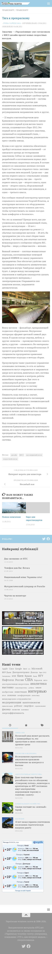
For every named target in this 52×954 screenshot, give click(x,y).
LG (29, 669)
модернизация (11, 702)
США (29, 679)
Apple (5, 668)
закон (38, 687)
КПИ (14, 676)
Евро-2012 (42, 672)
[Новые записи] (10, 725)
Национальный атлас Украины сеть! (23, 577)
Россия (19, 680)
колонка (11, 695)
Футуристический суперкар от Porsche (24, 586)
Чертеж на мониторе (15, 595)
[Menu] (48, 3)
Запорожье (6, 676)
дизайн (14, 455)
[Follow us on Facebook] (48, 538)
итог (4, 695)
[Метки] (42, 725)
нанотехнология (31, 702)
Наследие (19, 819)
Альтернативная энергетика (28, 774)
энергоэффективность (13, 713)
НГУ (40, 675)
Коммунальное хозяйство (27, 804)
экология (16, 709)
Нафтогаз (8, 680)
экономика (25, 710)
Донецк (34, 672)
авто (45, 680)
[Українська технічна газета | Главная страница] (20, 3)
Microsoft (36, 668)
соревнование (40, 706)
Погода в (23, 873)
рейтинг (18, 706)
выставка (8, 687)
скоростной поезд (10, 459)
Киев (20, 675)
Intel (25, 669)
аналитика (38, 683)
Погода (6, 842)
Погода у (23, 846)
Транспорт (8, 10)
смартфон (29, 706)
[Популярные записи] (26, 725)
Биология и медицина (25, 753)
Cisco (11, 668)
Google (18, 668)
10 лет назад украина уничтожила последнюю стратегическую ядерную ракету (32, 824)
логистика (36, 695)
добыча (31, 688)
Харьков (38, 680)
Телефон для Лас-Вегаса (17, 568)
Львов (35, 676)
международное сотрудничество (16, 699)
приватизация (7, 706)
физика (6, 709)
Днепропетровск (20, 672)
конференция (24, 695)
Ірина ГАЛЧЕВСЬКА (12, 23)
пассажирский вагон (34, 455)
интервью (37, 691)
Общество (20, 732)
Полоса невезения (11, 517)
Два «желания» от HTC (16, 558)
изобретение (7, 692)
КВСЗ (22, 455)
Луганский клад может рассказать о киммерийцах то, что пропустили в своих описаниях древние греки (32, 740)
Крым (28, 675)
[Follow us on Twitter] (43, 538)
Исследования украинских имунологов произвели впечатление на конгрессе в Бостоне (29, 761)
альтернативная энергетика (15, 684)
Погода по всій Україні (23, 890)
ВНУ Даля (6, 672)
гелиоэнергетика (21, 688)
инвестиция (21, 691)
